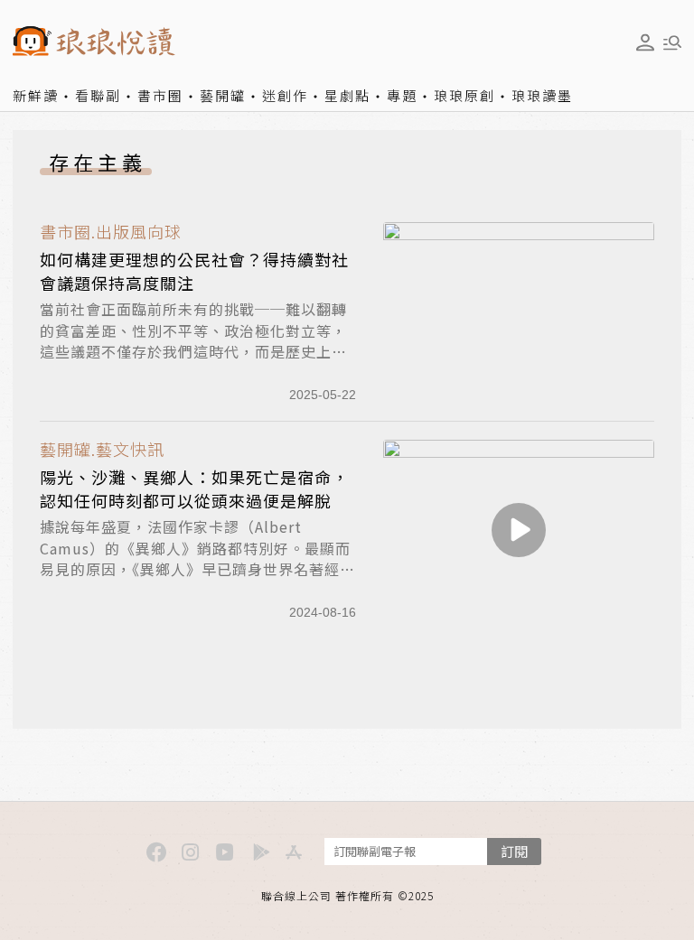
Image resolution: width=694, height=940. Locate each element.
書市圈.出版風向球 (111, 231)
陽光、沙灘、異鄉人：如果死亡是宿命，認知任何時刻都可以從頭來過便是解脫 (194, 488)
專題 (402, 95)
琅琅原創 (464, 95)
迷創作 (285, 95)
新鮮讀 (36, 95)
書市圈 (160, 95)
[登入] (645, 42)
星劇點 (347, 95)
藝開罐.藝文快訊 (102, 449)
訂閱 (514, 851)
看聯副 (98, 95)
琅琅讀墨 (542, 95)
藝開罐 (223, 95)
